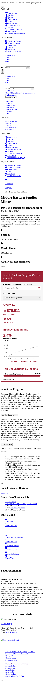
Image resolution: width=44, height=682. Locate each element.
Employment (12, 19)
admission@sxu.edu (17, 508)
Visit (7, 57)
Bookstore (11, 49)
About (7, 113)
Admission (9, 101)
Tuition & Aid (10, 105)
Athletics (8, 111)
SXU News (11, 31)
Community (12, 45)
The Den (10, 15)
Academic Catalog (14, 41)
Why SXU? (5, 444)
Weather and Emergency (16, 33)
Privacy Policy (10, 666)
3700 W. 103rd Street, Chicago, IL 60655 (20, 652)
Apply (7, 59)
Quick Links (12, 97)
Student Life (9, 107)
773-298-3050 (10, 502)
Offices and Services (14, 29)
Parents (20, 93)
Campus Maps (10, 658)
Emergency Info (11, 660)
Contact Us (9, 656)
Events (9, 21)
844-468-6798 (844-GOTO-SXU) (17, 654)
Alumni (25, 93)
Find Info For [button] (10, 91)
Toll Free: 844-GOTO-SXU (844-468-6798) (21, 504)
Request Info (10, 55)
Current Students (11, 93)
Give (7, 61)
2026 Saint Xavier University (16, 664)
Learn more (5, 493)
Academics (9, 103)
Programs (8, 188)
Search (3, 67)
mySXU (10, 27)
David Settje (6, 623)
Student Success (11, 109)
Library (10, 47)
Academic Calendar (14, 43)
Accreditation (10, 670)
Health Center (13, 23)
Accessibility (10, 672)
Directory (10, 17)
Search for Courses (14, 51)
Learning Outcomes (8, 415)
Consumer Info (10, 674)
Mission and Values (14, 25)
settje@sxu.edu (11, 632)
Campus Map (12, 13)
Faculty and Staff (11, 127)
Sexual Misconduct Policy (14, 676)
